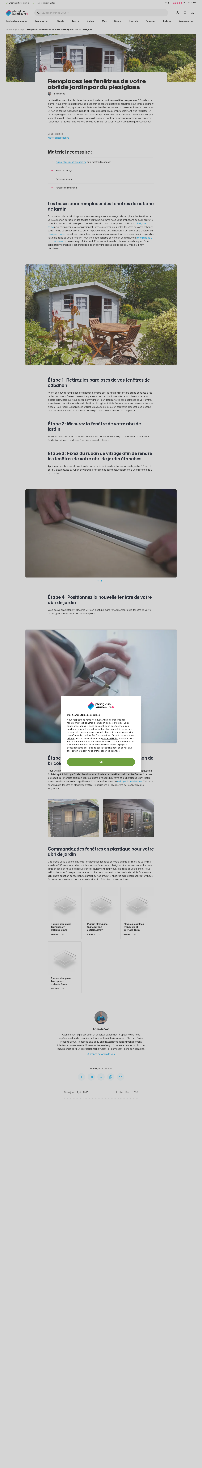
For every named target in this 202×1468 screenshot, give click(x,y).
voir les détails (110, 738)
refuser (71, 738)
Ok (101, 761)
